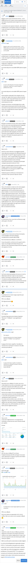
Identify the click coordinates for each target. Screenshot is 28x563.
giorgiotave (8, 216)
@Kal (3, 81)
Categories (10, 6)
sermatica (8, 257)
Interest (6, 6)
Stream (1, 6)
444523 (7, 16)
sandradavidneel (9, 146)
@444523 (4, 43)
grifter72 (8, 121)
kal (6, 41)
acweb (7, 378)
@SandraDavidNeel (6, 332)
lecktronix (8, 415)
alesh (7, 184)
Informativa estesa (10, 557)
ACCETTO (24, 560)
